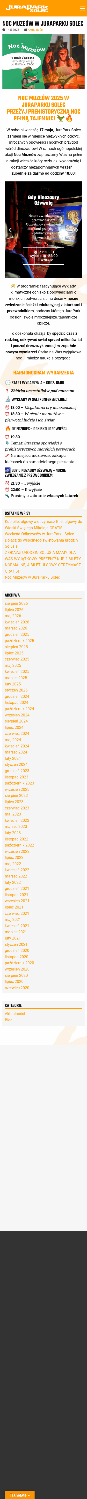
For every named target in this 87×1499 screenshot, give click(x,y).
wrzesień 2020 (17, 969)
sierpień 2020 (16, 975)
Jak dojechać (15, 1364)
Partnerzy (12, 1265)
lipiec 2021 (14, 907)
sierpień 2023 (16, 795)
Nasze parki (13, 1276)
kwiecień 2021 (17, 926)
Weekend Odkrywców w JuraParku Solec (39, 534)
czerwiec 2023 (17, 808)
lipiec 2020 (14, 981)
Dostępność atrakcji (20, 1352)
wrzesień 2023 (17, 789)
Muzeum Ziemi (59, 1276)
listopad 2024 (16, 702)
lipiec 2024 (14, 727)
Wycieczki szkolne (61, 1364)
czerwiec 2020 (17, 988)
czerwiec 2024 (17, 733)
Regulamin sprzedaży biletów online (63, 1328)
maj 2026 (13, 616)
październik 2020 (19, 963)
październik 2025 (19, 640)
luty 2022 (13, 882)
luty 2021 (13, 938)
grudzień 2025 (17, 634)
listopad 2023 (16, 777)
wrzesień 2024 (17, 715)
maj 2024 (13, 740)
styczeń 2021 (16, 944)
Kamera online (15, 1381)
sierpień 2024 (16, 721)
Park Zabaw (57, 1282)
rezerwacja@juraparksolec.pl (26, 1450)
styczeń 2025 (16, 690)
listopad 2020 (16, 957)
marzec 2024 (16, 752)
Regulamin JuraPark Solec (20, 1302)
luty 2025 (13, 684)
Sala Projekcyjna (60, 1270)
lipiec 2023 (14, 802)
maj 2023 (13, 814)
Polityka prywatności (18, 1320)
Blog (9, 1020)
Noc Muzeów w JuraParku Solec (32, 577)
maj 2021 (13, 919)
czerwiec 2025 (17, 659)
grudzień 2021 (17, 888)
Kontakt (56, 1375)
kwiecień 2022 (17, 870)
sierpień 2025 (16, 647)
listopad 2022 (16, 839)
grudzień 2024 (17, 696)
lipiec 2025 (14, 653)
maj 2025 (13, 665)
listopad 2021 (16, 895)
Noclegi (10, 1375)
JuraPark (55, 1265)
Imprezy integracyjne (64, 1358)
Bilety (11, 1392)
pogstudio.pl (72, 1479)
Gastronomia (15, 1370)
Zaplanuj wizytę (21, 1346)
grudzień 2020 (17, 950)
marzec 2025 (16, 678)
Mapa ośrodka (16, 1358)
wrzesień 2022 (17, 851)
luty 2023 (13, 833)
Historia (11, 1259)
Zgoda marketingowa (19, 1407)
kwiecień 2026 (17, 622)
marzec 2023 (16, 826)
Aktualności (35, 29)
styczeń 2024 (16, 764)
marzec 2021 (16, 932)
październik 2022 (19, 845)
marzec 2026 (16, 628)
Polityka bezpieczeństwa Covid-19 (64, 1304)
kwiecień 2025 (17, 671)
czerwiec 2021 (17, 913)
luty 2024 (13, 758)
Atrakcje (57, 1252)
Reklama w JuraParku (64, 1387)
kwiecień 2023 (17, 820)
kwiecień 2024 (17, 746)
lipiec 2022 (14, 857)
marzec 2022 (16, 876)
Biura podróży (58, 1352)
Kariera (53, 1393)
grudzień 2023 (17, 771)
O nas (10, 1252)
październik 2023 (19, 783)
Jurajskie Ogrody (61, 1259)
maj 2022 (13, 864)
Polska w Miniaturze (63, 1287)
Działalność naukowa (21, 1270)
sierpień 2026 (16, 603)
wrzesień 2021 (17, 901)
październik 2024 (19, 709)
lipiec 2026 (14, 609)
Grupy (54, 1346)
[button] (10, 230)
